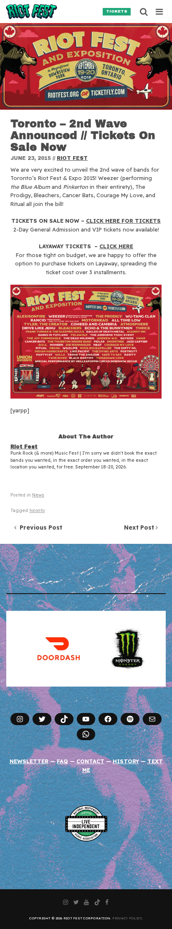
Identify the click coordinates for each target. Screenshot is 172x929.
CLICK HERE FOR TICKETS (123, 220)
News (38, 495)
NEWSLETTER (29, 761)
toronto (37, 510)
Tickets (116, 11)
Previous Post (39, 527)
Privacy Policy (127, 918)
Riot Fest (72, 158)
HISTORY (126, 761)
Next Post (140, 527)
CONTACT (90, 761)
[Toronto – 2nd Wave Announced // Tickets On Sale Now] (86, 66)
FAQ (62, 761)
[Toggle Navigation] (160, 11)
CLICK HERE (116, 246)
